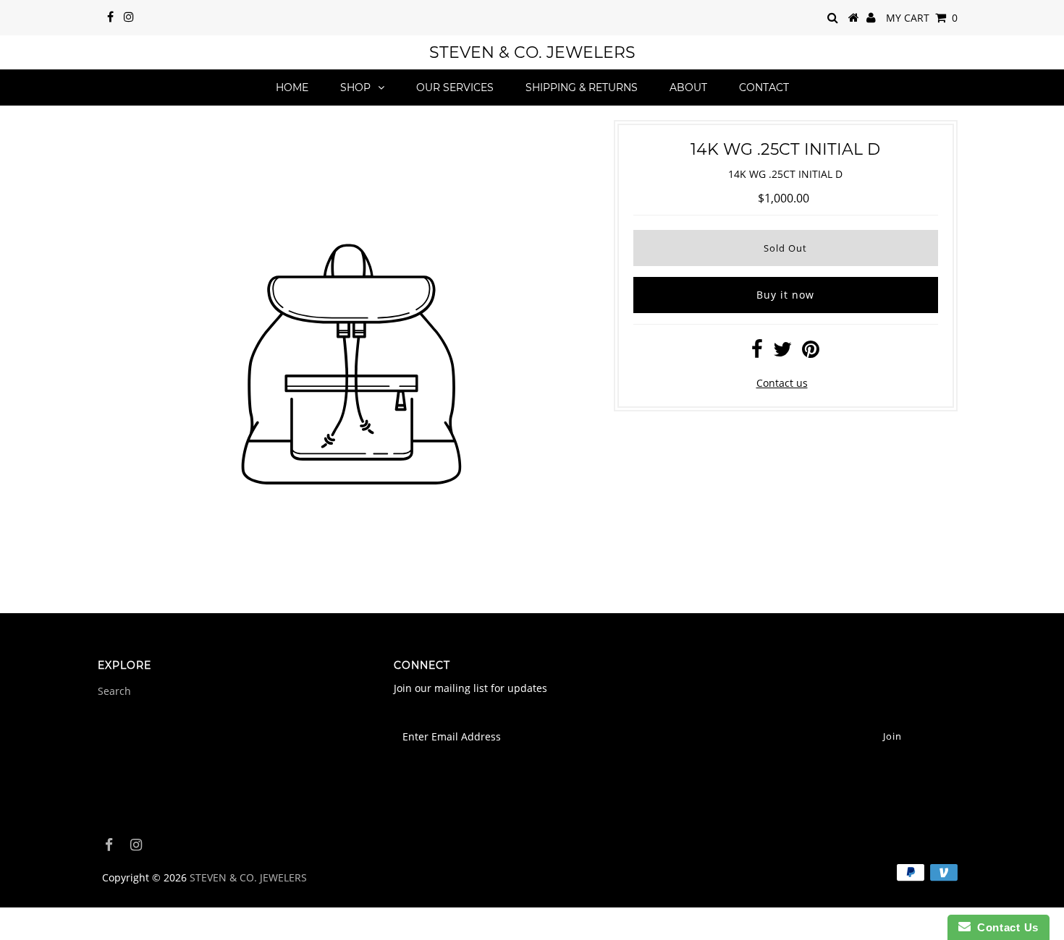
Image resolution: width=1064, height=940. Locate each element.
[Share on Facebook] (757, 352)
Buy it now (785, 295)
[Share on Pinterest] (810, 352)
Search (114, 691)
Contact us (782, 383)
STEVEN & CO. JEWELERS (532, 52)
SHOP (355, 87)
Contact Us (1005, 927)
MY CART (922, 18)
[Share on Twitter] (782, 352)
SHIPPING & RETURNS (581, 87)
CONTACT (764, 87)
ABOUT (688, 87)
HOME (292, 87)
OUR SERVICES (455, 87)
